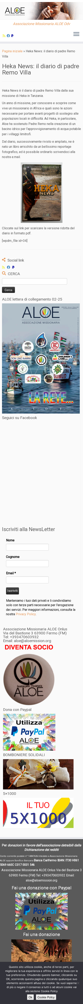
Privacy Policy (26, 614)
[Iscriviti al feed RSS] (5, 36)
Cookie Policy (46, 997)
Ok (30, 997)
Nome (10, 540)
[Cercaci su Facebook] (9, 36)
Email (11, 573)
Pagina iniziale (12, 51)
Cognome (13, 557)
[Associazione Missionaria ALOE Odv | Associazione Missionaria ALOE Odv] (41, 11)
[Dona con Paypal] (13, 36)
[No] (78, 983)
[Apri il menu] (76, 34)
